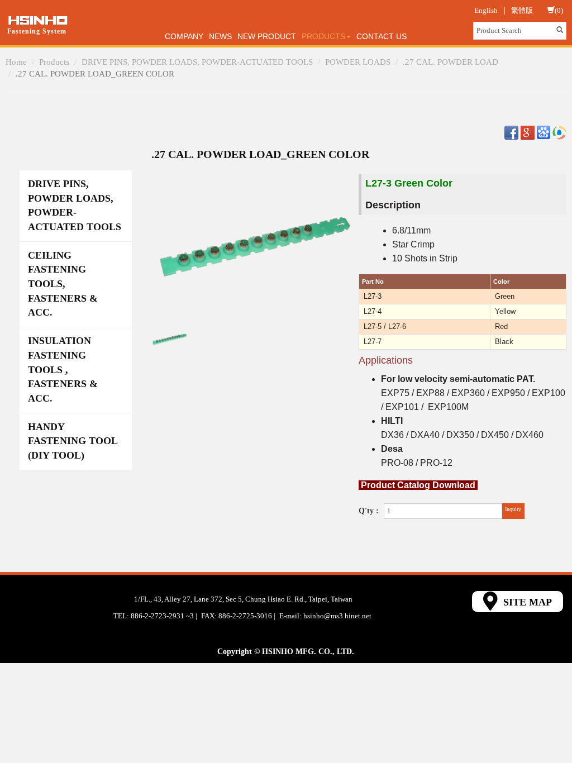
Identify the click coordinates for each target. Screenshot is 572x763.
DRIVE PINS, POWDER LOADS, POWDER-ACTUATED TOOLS (197, 62)
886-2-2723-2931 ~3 (162, 616)
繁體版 (522, 10)
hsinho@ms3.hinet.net (337, 616)
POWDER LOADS (357, 62)
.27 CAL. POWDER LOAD (450, 62)
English (486, 10)
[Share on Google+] (528, 132)
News (220, 36)
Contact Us (381, 36)
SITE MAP (526, 602)
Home (16, 62)
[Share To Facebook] (511, 132)
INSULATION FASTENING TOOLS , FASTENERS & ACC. (63, 369)
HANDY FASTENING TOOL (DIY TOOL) (73, 441)
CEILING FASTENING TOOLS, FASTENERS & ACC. (63, 284)
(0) (559, 10)
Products (54, 62)
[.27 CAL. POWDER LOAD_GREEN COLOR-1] (169, 339)
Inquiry (513, 509)
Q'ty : (369, 511)
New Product (266, 36)
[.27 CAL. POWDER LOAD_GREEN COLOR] (255, 246)
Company (184, 36)
